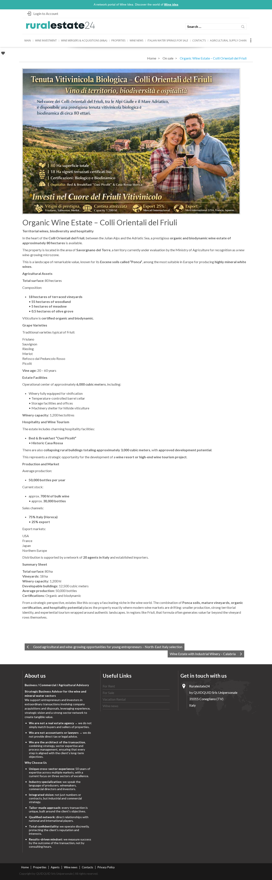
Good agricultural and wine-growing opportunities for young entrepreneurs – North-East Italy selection (107, 647)
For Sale (108, 693)
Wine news (136, 40)
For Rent (109, 686)
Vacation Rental (114, 699)
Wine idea (171, 4)
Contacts (199, 40)
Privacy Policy (106, 867)
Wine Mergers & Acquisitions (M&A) (84, 40)
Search (242, 26)
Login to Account (45, 13)
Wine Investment (46, 40)
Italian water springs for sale (167, 40)
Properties (118, 40)
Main (27, 40)
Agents (55, 867)
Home (151, 58)
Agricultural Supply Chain (228, 40)
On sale (168, 58)
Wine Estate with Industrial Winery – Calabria (203, 654)
